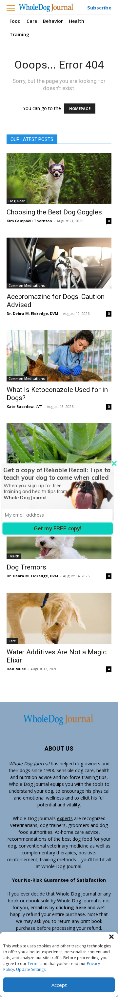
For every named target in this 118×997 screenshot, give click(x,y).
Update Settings (31, 969)
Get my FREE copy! (57, 528)
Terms (33, 963)
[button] (111, 936)
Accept (59, 985)
